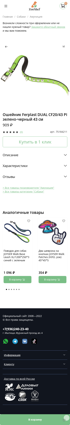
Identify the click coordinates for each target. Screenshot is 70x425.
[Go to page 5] (16, 289)
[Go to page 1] (6, 289)
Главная (8, 16)
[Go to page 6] (19, 289)
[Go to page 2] (9, 289)
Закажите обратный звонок (48, 27)
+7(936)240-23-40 (16, 329)
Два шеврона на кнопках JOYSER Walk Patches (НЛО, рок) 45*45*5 (51, 255)
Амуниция (36, 16)
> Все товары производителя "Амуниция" (28, 187)
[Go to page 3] (11, 289)
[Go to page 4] (14, 289)
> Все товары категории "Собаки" (23, 191)
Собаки (21, 16)
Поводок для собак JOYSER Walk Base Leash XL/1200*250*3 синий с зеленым (16, 255)
